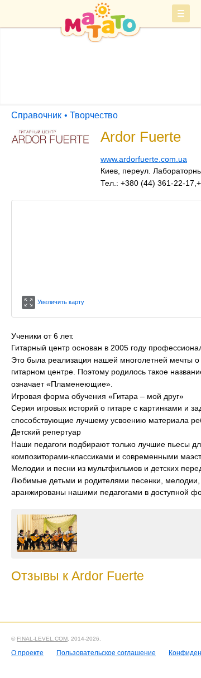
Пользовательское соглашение (106, 653)
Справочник (36, 115)
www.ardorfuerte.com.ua (143, 159)
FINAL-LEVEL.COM (42, 639)
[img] (100, 21)
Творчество (94, 115)
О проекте (27, 653)
